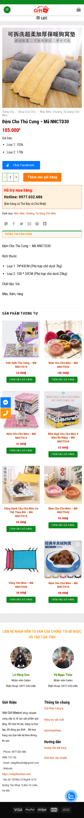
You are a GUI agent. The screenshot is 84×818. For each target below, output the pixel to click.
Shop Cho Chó (27, 111)
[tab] (42, 235)
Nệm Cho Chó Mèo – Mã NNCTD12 (21, 435)
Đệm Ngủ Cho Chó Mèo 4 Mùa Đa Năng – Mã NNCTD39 (63, 437)
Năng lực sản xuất (54, 719)
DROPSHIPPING (52, 730)
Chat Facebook (23, 165)
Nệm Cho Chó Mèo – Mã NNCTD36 (63, 364)
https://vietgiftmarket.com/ (16, 774)
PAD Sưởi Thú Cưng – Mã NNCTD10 (21, 364)
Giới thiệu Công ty (53, 708)
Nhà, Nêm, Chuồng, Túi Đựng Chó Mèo (35, 213)
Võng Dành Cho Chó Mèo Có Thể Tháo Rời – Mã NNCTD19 (21, 512)
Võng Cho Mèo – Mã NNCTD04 (21, 584)
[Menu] (7, 9)
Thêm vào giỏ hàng (42, 177)
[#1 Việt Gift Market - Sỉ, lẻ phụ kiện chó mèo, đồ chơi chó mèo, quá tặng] (42, 9)
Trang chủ (8, 111)
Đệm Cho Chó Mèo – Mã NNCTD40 (63, 510)
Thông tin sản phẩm (18, 234)
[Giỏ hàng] (78, 9)
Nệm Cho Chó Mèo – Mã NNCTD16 (63, 585)
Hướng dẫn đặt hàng (55, 747)
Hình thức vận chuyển (55, 757)
